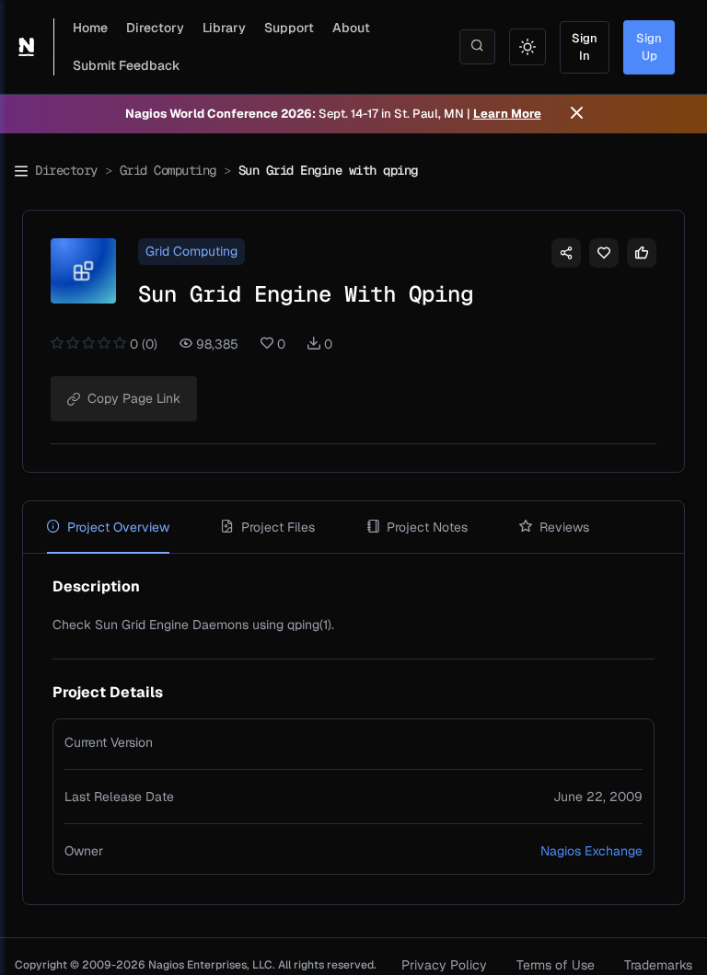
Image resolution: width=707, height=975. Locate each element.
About (351, 27)
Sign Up (649, 47)
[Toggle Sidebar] (21, 171)
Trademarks (658, 965)
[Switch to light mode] (527, 47)
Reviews (564, 527)
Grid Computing (168, 170)
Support (289, 27)
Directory (155, 27)
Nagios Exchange (591, 851)
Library (224, 27)
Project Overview (118, 527)
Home (90, 27)
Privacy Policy (444, 965)
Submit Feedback (126, 65)
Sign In (584, 47)
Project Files (278, 527)
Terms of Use (555, 965)
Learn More (507, 113)
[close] (577, 114)
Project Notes (427, 527)
